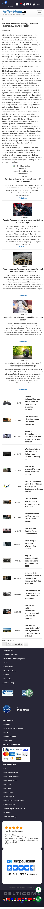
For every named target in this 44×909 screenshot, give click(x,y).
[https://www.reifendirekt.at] (31, 899)
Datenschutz (8, 667)
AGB (4, 663)
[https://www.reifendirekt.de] (4, 899)
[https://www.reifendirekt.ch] (9, 899)
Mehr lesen (23, 198)
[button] (38, 890)
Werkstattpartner (9, 804)
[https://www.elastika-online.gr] (23, 900)
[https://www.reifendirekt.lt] (34, 900)
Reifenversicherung (10, 780)
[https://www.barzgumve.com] (26, 900)
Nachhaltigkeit (8, 796)
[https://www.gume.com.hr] (29, 900)
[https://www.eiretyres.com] (12, 900)
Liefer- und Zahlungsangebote (14, 659)
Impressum (7, 740)
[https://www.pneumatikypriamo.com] (7, 900)
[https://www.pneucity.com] (9, 900)
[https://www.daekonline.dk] (20, 899)
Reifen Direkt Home (10, 655)
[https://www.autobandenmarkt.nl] (23, 899)
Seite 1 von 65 (14, 644)
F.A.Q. (5, 768)
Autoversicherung (9, 817)
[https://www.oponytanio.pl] (18, 900)
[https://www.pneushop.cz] (4, 900)
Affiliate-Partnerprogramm (13, 728)
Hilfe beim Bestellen (10, 772)
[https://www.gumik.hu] (15, 900)
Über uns (6, 724)
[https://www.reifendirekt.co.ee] (31, 900)
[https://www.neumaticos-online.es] (29, 899)
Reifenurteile (8, 792)
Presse (5, 732)
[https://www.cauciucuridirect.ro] (20, 900)
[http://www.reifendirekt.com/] (22, 902)
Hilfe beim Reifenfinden (11, 776)
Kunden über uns (9, 736)
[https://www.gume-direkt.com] (34, 899)
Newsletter (7, 679)
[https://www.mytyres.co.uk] (26, 899)
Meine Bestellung (9, 671)
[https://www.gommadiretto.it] (15, 899)
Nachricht (7, 812)
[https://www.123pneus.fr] (7, 899)
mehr (7, 844)
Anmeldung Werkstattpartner (14, 809)
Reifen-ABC (7, 784)
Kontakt (6, 675)
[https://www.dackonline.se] (12, 899)
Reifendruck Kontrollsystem (13, 800)
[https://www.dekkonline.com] (18, 899)
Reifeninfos (7, 788)
